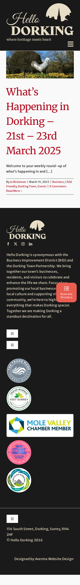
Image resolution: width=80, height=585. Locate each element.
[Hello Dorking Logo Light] (40, 5)
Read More (13, 191)
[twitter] (15, 244)
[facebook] (8, 244)
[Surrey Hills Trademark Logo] (19, 360)
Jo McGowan (18, 182)
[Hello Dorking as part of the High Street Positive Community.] (19, 442)
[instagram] (23, 244)
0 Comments (57, 186)
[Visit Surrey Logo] (19, 388)
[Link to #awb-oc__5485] (70, 44)
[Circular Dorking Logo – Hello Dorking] (19, 470)
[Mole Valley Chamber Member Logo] (40, 416)
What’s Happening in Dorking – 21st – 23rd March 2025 (37, 121)
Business (58, 182)
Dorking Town (27, 186)
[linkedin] (30, 244)
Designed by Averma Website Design (43, 559)
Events (42, 186)
